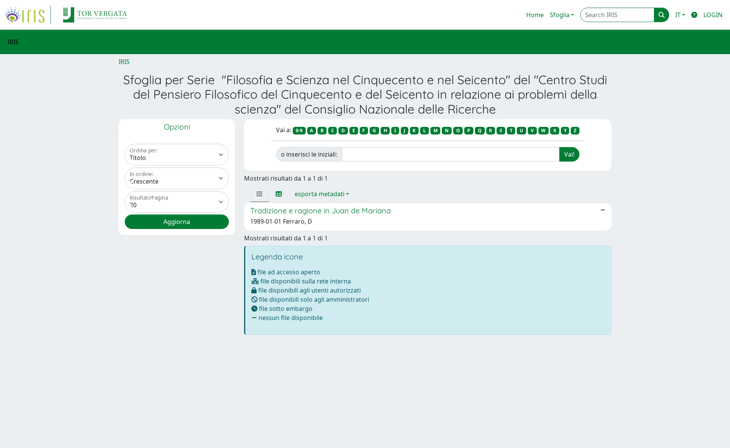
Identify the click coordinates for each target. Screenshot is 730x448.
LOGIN (712, 15)
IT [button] (678, 15)
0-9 (299, 130)
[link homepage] (28, 15)
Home (535, 15)
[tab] (259, 194)
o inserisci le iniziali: (309, 154)
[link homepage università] (95, 15)
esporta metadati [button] (319, 194)
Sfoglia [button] (560, 15)
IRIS (124, 62)
